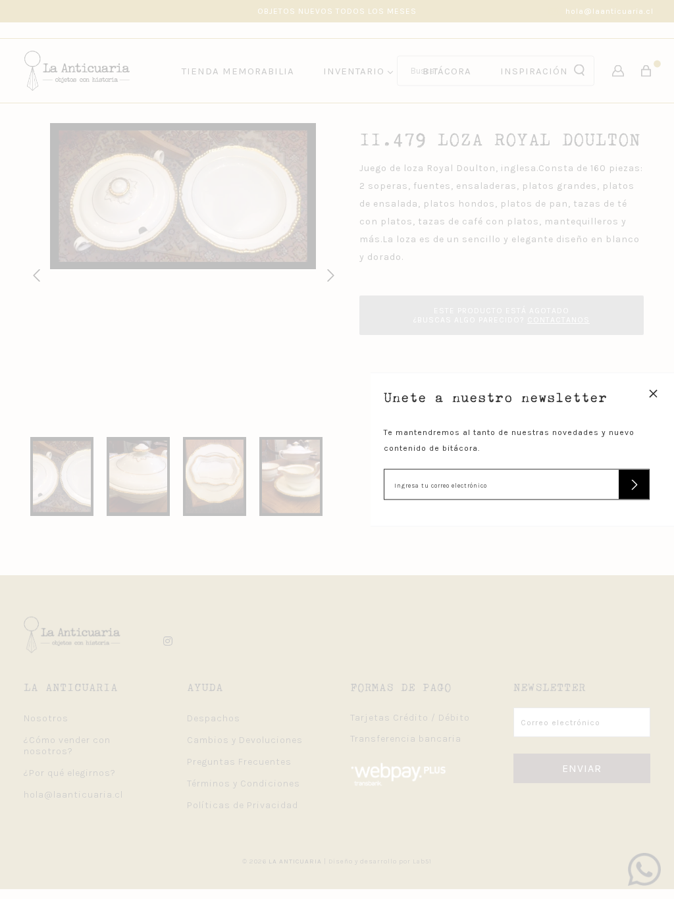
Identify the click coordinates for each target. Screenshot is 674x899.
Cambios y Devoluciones (245, 740)
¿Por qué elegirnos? (70, 773)
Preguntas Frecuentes (239, 761)
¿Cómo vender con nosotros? (67, 745)
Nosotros (46, 718)
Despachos (213, 718)
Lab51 (422, 861)
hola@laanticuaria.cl (609, 11)
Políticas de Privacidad (242, 805)
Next (328, 274)
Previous (34, 274)
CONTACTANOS (558, 319)
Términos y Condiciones (243, 783)
